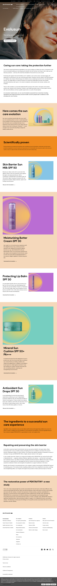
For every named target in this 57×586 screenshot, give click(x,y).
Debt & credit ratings (33, 530)
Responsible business (20, 527)
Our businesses (5, 8)
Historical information (33, 527)
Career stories (46, 525)
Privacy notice (6, 559)
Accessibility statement (8, 574)
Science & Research (20, 532)
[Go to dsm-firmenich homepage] (8, 4)
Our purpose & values (20, 523)
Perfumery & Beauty (7, 520)
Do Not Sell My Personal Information (44, 581)
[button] (48, 4)
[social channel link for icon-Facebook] (44, 549)
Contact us (18, 544)
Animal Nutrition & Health (8, 527)
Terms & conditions (7, 566)
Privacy (34, 581)
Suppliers (18, 541)
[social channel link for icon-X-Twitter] (53, 549)
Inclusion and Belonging (47, 527)
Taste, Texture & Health (7, 523)
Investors (30, 518)
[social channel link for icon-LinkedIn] (41, 549)
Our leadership (19, 525)
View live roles (45, 523)
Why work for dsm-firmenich (48, 520)
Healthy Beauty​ (15, 8)
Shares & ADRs (32, 525)
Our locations (19, 537)
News (17, 534)
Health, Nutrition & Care (8, 525)
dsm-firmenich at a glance (34, 520)
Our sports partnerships (21, 520)
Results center (32, 523)
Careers (44, 518)
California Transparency (8, 570)
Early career (45, 530)
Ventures (18, 539)
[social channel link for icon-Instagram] (50, 549)
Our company (18, 518)
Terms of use (5, 563)
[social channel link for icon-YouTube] (47, 549)
